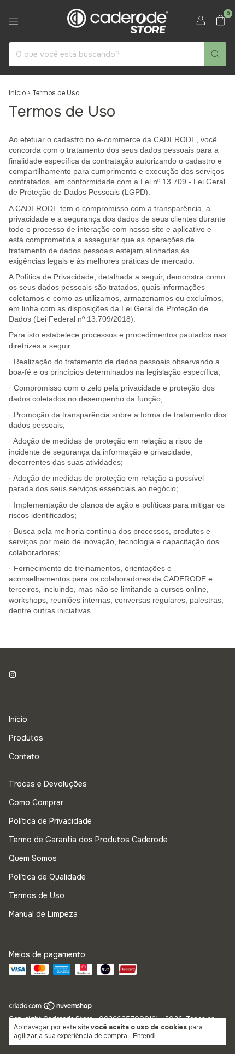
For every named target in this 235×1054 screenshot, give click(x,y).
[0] (220, 21)
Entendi (144, 1036)
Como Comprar (36, 802)
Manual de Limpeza (43, 914)
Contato (24, 756)
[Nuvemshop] (51, 1008)
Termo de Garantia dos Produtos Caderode (88, 840)
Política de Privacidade (50, 821)
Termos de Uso (36, 895)
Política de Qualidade (47, 877)
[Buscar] (215, 54)
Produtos (26, 738)
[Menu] (14, 21)
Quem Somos (33, 858)
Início (17, 93)
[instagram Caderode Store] (12, 674)
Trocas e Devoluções (48, 784)
